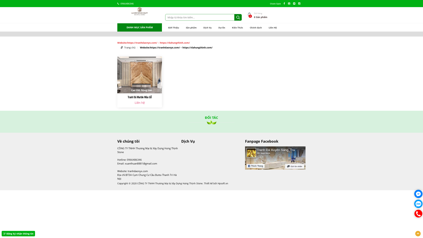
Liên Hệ (273, 27)
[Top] (418, 233)
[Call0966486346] (418, 214)
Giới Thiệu (173, 27)
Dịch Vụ (207, 27)
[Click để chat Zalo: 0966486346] (418, 204)
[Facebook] (285, 3)
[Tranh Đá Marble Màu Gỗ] (139, 75)
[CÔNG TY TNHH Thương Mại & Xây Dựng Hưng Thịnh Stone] (139, 11)
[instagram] (300, 3)
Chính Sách (275, 4)
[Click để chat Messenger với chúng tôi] (418, 194)
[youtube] (290, 3)
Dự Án (221, 27)
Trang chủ (129, 47)
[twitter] (295, 3)
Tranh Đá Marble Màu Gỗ (140, 97)
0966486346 (127, 3)
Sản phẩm (191, 27)
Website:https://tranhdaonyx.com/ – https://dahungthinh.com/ (176, 47)
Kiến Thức (237, 27)
